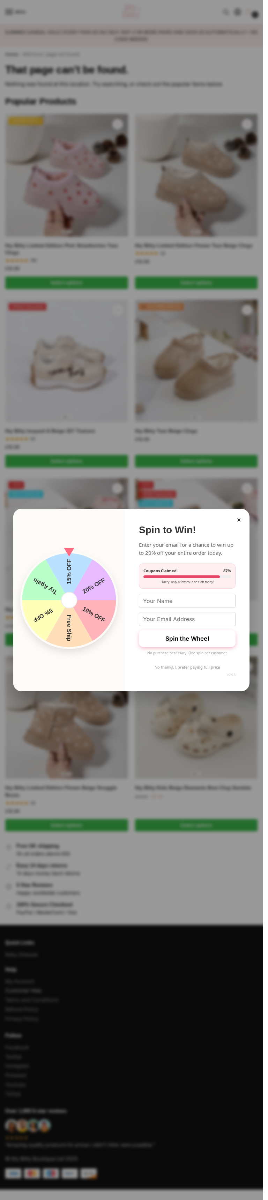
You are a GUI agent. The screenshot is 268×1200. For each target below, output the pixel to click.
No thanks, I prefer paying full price (187, 667)
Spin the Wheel (187, 638)
